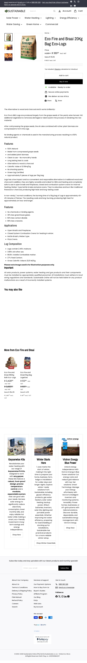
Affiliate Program (40, 594)
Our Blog (37, 597)
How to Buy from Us (41, 587)
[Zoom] (28, 47)
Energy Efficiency (68, 18)
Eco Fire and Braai (24, 350)
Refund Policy (17, 600)
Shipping (57, 69)
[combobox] (43, 11)
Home (47, 33)
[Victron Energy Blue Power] (70, 447)
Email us (21, 2)
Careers (15, 603)
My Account (38, 607)
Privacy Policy (17, 594)
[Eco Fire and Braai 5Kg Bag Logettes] (27, 377)
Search (15, 607)
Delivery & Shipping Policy (22, 591)
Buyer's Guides (39, 591)
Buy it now (64, 81)
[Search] (54, 11)
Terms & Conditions (20, 587)
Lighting (50, 18)
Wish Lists (37, 603)
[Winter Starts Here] (43, 447)
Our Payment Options (42, 584)
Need (6, 2)
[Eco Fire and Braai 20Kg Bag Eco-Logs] (10, 318)
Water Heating (32, 18)
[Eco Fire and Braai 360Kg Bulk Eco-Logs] (11, 378)
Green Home (33, 24)
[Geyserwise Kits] (17, 447)
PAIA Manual (16, 597)
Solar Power (12, 18)
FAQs (36, 600)
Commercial (51, 24)
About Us (15, 584)
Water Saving (13, 24)
